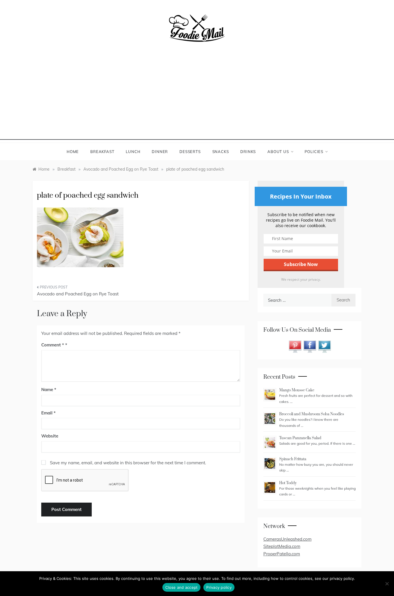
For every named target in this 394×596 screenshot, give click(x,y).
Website (49, 436)
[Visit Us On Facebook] (309, 346)
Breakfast (102, 151)
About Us (278, 151)
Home (73, 151)
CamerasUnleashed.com (287, 539)
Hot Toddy (288, 483)
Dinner (160, 151)
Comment (52, 345)
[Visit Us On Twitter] (324, 346)
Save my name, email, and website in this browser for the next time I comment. (128, 462)
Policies (314, 151)
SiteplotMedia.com (281, 546)
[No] (387, 583)
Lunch (133, 151)
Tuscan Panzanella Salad (300, 438)
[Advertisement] (197, 99)
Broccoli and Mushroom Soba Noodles (311, 414)
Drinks (248, 151)
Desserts (189, 151)
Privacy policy (219, 587)
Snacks (220, 151)
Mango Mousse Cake (296, 390)
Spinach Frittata (292, 459)
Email (48, 413)
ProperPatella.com (281, 554)
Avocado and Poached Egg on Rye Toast (78, 294)
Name (48, 389)
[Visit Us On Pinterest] (295, 346)
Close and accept (181, 587)
